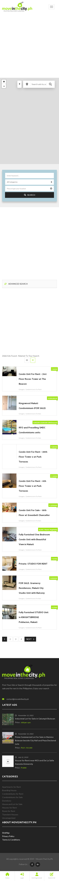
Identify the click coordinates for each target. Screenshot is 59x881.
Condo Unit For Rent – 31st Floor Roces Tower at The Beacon (33, 379)
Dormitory (6, 800)
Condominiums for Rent (34, 389)
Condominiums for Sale (33, 414)
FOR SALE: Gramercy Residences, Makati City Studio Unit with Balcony (32, 588)
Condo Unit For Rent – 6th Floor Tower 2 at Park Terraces (32, 486)
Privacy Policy (8, 836)
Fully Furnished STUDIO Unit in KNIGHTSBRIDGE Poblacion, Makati (33, 617)
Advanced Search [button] (18, 284)
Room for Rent (8, 811)
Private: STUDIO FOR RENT (33, 564)
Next (29, 639)
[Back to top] (49, 863)
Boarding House (9, 790)
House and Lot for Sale (12, 804)
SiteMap (6, 833)
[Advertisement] (29, 44)
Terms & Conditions (11, 839)
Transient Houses (10, 814)
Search (31, 195)
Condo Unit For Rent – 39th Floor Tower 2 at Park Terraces (33, 457)
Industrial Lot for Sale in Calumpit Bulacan (35, 719)
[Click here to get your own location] (51, 188)
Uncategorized (8, 818)
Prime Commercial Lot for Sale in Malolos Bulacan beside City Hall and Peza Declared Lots (35, 741)
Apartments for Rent (11, 787)
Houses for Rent (9, 807)
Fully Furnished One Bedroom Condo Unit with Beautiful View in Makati (34, 539)
